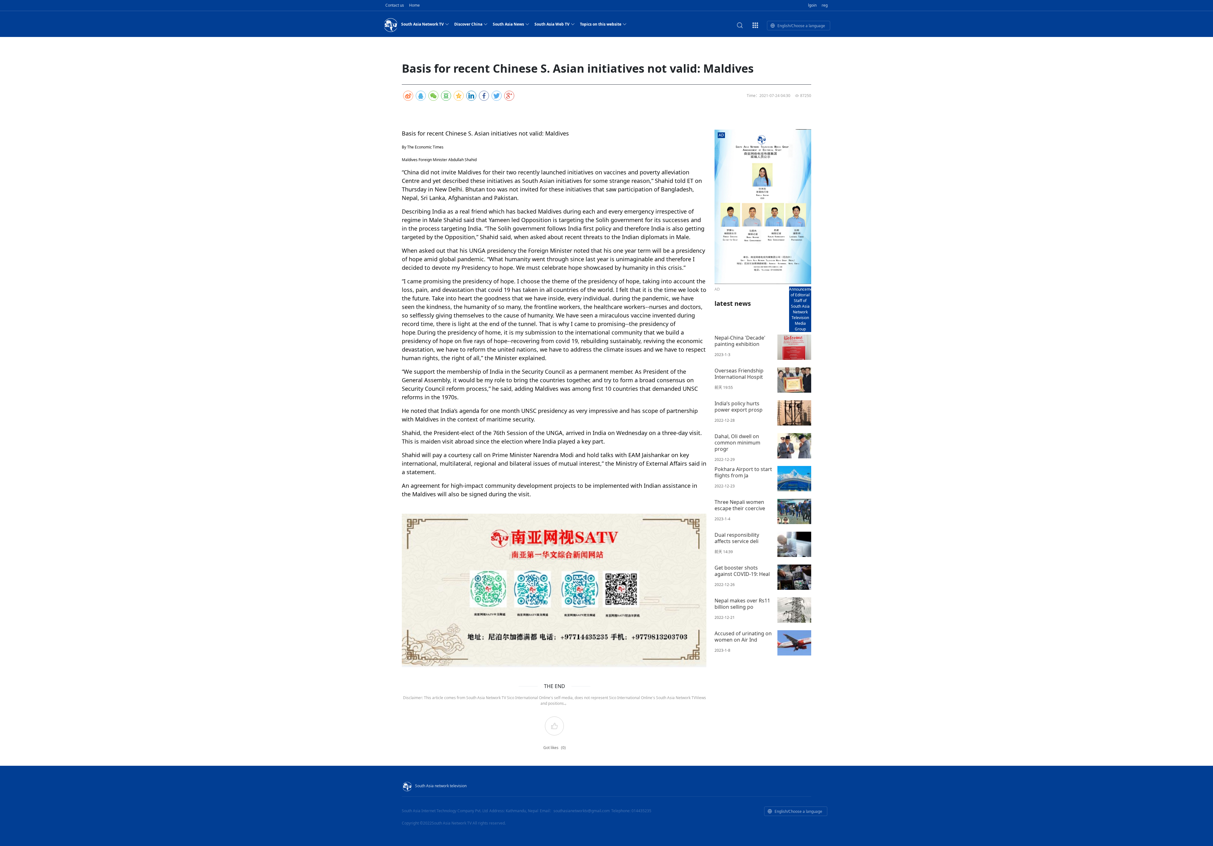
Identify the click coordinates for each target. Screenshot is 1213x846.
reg (825, 5)
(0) (563, 747)
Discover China (468, 24)
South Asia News (508, 24)
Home (414, 5)
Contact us (394, 5)
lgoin (812, 5)
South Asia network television (441, 786)
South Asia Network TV (422, 24)
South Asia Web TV (552, 24)
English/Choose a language (801, 25)
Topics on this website (600, 24)
